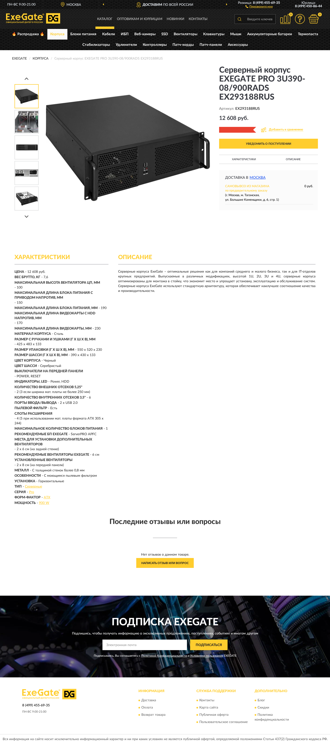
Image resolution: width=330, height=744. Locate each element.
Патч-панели (211, 45)
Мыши (235, 34)
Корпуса (57, 34)
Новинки (175, 19)
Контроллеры (155, 45)
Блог (261, 700)
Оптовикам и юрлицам (139, 19)
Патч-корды (183, 45)
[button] (259, 6)
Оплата (147, 707)
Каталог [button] (105, 19)
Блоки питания (83, 34)
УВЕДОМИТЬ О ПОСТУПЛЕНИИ (268, 143)
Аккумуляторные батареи (269, 34)
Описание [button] (293, 159)
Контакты (198, 19)
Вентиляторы (185, 34)
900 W (44, 503)
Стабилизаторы (96, 45)
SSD (164, 34)
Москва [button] (257, 177)
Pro (31, 492)
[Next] (26, 216)
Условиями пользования (206, 655)
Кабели (108, 34)
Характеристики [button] (244, 159)
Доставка (148, 700)
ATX (47, 497)
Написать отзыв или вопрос (165, 563)
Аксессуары (238, 45)
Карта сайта (208, 707)
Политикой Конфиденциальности (164, 655)
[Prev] (26, 78)
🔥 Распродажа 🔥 (28, 34)
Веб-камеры (145, 34)
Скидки (263, 707)
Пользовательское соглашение (223, 722)
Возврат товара (153, 714)
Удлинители (126, 45)
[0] (313, 19)
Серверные (33, 486)
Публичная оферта (214, 714)
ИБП (125, 34)
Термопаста (308, 34)
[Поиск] (239, 19)
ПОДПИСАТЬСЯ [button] (209, 645)
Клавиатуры (213, 34)
